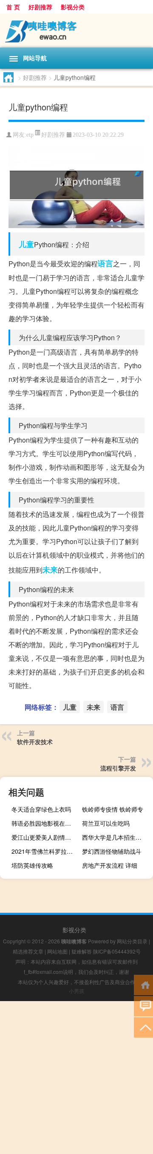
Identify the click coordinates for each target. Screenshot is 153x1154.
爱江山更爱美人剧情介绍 (44, 837)
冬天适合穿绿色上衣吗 (41, 809)
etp (30, 135)
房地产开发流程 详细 (109, 865)
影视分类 (73, 7)
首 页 (13, 7)
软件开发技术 (35, 741)
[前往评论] (143, 1005)
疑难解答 (81, 951)
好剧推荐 (40, 7)
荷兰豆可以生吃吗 (106, 823)
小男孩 (76, 990)
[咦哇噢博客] (76, 31)
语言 (105, 263)
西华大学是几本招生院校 (114, 837)
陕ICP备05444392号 (117, 951)
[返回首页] (143, 984)
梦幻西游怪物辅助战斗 (112, 851)
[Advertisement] (76, 1077)
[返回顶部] (143, 1026)
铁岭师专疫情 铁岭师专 (112, 809)
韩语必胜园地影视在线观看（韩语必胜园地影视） (45, 823)
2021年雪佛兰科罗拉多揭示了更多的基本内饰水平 (45, 851)
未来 (50, 569)
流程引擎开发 (118, 768)
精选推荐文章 (28, 951)
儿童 (26, 244)
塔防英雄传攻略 (32, 865)
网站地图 (57, 951)
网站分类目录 (132, 941)
